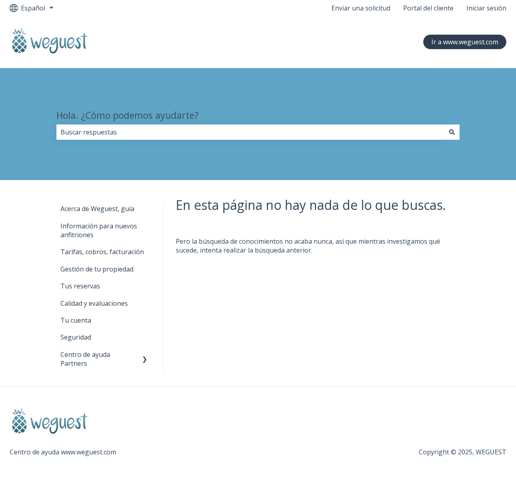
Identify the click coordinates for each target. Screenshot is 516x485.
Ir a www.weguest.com (464, 41)
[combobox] (250, 132)
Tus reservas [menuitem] (80, 286)
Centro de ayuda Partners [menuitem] (85, 359)
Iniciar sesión (486, 8)
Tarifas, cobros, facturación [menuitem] (102, 251)
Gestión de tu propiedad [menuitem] (96, 269)
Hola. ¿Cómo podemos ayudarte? (127, 115)
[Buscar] (452, 132)
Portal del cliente (428, 8)
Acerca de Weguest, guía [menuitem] (97, 208)
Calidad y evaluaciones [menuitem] (94, 303)
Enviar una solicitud (360, 8)
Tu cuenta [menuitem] (75, 320)
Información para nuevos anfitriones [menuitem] (98, 230)
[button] (144, 355)
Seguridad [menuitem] (75, 337)
